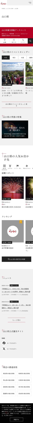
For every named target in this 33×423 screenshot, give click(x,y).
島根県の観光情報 (24, 373)
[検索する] (30, 41)
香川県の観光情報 (24, 387)
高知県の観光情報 (24, 393)
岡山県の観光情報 (8, 380)
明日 (14, 57)
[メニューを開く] (30, 3)
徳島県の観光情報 (8, 387)
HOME (3, 8)
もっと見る (16, 320)
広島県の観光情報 (24, 380)
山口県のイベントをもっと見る (16, 105)
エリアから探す (10, 8)
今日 (5, 57)
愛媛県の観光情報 (8, 393)
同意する (16, 419)
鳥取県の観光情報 (8, 373)
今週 (22, 57)
